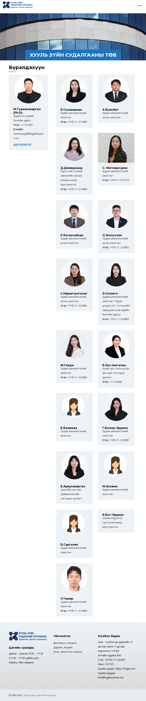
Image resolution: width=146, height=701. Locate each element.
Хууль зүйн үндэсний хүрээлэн (40, 695)
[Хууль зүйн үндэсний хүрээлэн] (18, 5)
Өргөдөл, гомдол (65, 643)
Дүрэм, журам (62, 647)
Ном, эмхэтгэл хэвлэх (67, 651)
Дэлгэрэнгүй (22, 144)
